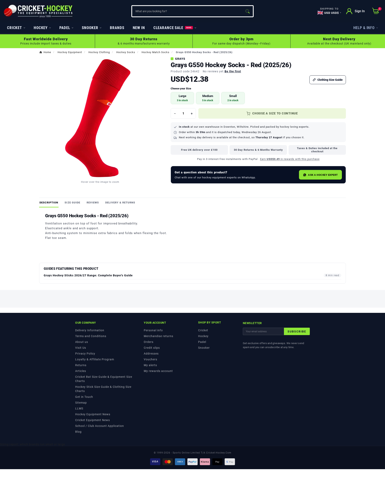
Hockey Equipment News (92, 414)
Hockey (203, 336)
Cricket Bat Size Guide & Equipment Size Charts (103, 379)
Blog (78, 431)
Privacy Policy (85, 353)
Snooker (204, 347)
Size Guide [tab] (72, 202)
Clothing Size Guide (330, 79)
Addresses (151, 353)
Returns (80, 365)
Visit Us (80, 347)
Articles (80, 371)
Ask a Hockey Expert (323, 174)
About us (81, 342)
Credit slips (152, 347)
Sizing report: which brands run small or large (32, 444)
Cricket (203, 330)
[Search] (247, 11)
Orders (148, 342)
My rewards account (158, 371)
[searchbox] (187, 11)
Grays (180, 58)
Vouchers (150, 359)
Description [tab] (49, 202)
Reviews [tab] (93, 202)
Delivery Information (89, 330)
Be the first (233, 71)
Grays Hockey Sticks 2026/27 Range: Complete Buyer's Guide (88, 275)
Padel (202, 342)
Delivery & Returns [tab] (120, 202)
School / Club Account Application (99, 425)
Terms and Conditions (90, 336)
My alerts (150, 365)
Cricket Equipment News (92, 420)
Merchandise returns (158, 336)
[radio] (182, 98)
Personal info (153, 330)
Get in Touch (84, 396)
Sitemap (81, 402)
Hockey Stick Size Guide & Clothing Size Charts (103, 389)
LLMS (79, 408)
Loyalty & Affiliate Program (94, 359)
